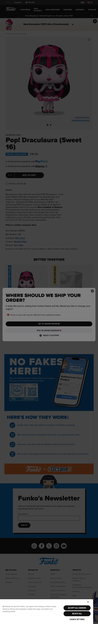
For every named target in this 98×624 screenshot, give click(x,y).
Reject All (77, 613)
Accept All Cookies (77, 608)
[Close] (88, 602)
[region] (46, 611)
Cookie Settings (77, 619)
